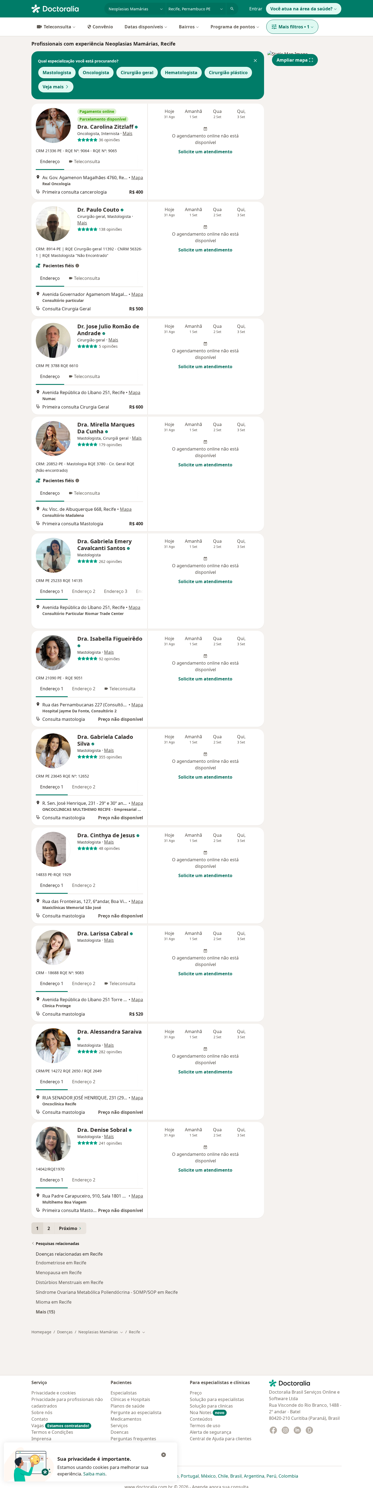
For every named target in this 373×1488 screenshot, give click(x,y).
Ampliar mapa (292, 60)
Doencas (120, 1432)
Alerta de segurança (210, 1432)
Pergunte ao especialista (136, 1412)
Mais (127, 133)
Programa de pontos (233, 27)
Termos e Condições (52, 1432)
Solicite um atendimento (205, 152)
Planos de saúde (127, 1406)
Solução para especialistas (217, 1399)
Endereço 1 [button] (51, 591)
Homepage (41, 1331)
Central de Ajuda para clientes (220, 1439)
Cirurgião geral (137, 73)
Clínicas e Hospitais (130, 1399)
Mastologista (57, 73)
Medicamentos (126, 1419)
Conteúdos (201, 1419)
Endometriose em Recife (61, 1263)
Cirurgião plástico (228, 73)
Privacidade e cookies (53, 1393)
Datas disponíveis (144, 27)
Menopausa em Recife (59, 1273)
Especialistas (124, 1393)
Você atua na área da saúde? (301, 9)
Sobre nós (41, 1412)
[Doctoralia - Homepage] (65, 8)
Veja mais (53, 87)
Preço (196, 1393)
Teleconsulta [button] (87, 161)
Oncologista (96, 73)
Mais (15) (45, 1312)
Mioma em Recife (54, 1302)
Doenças (65, 1331)
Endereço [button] (50, 161)
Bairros (187, 27)
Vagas (60, 1426)
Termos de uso (205, 1426)
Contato (39, 1419)
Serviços (119, 1426)
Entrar (255, 9)
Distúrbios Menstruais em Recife (69, 1282)
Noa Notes (207, 1412)
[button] (255, 61)
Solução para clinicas (211, 1406)
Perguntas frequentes (133, 1439)
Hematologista (181, 73)
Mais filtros (294, 27)
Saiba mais (94, 1474)
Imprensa (41, 1439)
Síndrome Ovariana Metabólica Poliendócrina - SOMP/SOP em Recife (107, 1292)
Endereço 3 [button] (115, 591)
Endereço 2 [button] (83, 591)
